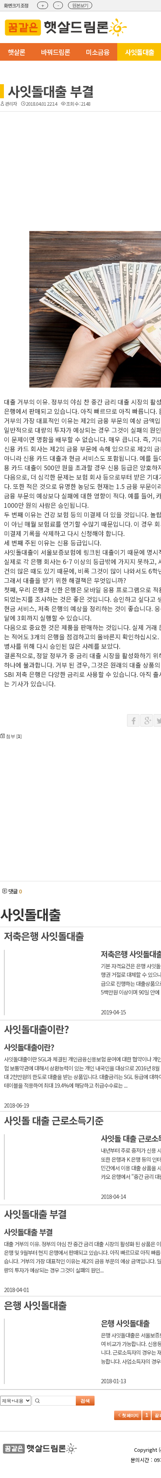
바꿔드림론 (55, 52)
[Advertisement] (88, 148)
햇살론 (16, 52)
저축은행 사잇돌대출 (44, 936)
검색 (85, 1401)
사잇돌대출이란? (36, 1029)
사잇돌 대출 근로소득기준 (53, 1120)
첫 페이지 (129, 1415)
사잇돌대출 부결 (50, 91)
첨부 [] (13, 736)
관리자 (11, 103)
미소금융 (97, 52)
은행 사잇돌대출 (35, 1305)
